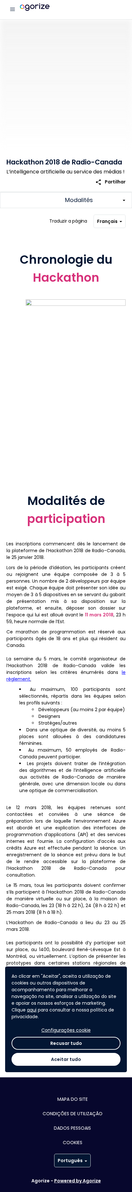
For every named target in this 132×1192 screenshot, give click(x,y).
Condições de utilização (73, 1113)
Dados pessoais (72, 1128)
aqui (32, 1010)
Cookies (72, 1142)
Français (107, 221)
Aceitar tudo (66, 1059)
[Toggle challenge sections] (66, 200)
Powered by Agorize (77, 1181)
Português (70, 1160)
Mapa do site (72, 1099)
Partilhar (110, 182)
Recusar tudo (66, 1043)
